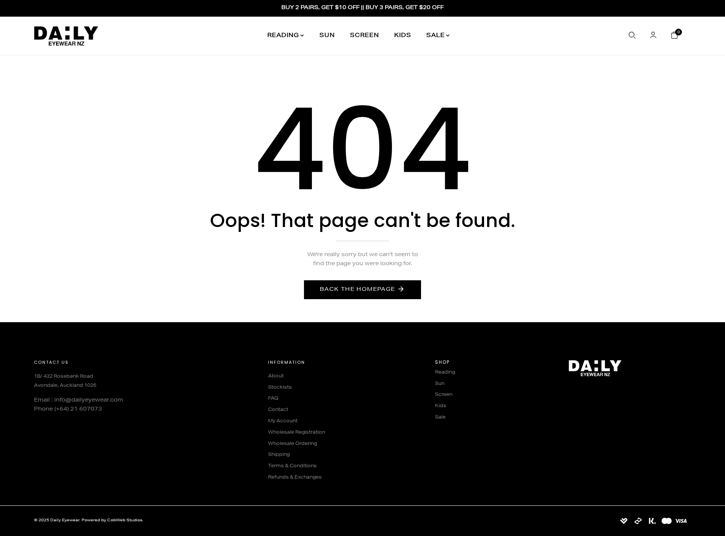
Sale (435, 36)
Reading (283, 36)
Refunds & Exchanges (295, 477)
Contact (278, 410)
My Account (283, 421)
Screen (364, 36)
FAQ (273, 398)
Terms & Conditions (292, 466)
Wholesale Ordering (292, 444)
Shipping (279, 455)
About (276, 376)
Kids (402, 36)
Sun (327, 36)
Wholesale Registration (296, 432)
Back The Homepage (357, 289)
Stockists (280, 387)
